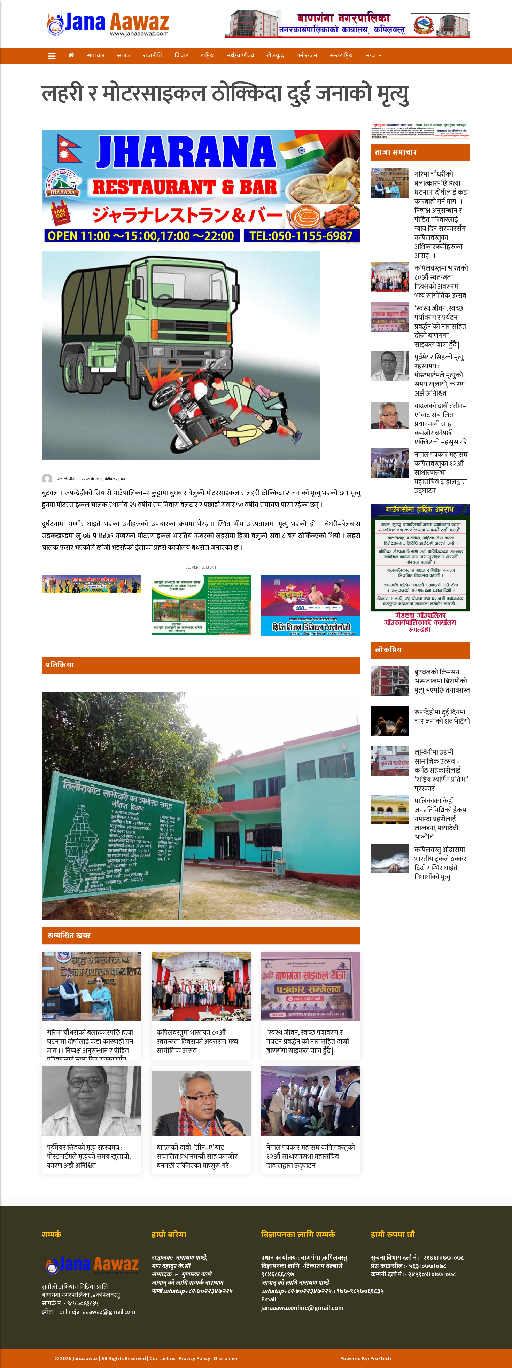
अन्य (370, 55)
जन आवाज (66, 479)
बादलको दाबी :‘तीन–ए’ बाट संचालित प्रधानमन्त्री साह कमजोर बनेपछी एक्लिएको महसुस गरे (197, 1157)
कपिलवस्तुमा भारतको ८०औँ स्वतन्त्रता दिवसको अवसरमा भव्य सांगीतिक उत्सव (197, 1042)
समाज (124, 55)
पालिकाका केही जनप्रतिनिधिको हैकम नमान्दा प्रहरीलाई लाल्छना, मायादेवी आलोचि (440, 819)
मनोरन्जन (306, 55)
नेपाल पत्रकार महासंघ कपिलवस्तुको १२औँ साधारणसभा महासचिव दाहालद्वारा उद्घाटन (310, 1157)
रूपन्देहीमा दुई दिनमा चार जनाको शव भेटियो (442, 716)
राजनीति (152, 55)
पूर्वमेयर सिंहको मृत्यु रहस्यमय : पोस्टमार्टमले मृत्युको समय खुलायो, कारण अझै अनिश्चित (88, 1157)
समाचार (96, 55)
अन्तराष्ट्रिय (341, 55)
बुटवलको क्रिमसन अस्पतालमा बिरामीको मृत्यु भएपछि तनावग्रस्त (442, 681)
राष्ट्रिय (207, 55)
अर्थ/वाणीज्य (240, 55)
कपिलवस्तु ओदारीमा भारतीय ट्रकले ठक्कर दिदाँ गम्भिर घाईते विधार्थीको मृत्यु (440, 863)
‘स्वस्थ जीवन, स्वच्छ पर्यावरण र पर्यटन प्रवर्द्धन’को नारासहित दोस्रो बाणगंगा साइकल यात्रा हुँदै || (307, 1042)
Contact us (162, 1358)
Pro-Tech (380, 1358)
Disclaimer (226, 1358)
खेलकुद (275, 55)
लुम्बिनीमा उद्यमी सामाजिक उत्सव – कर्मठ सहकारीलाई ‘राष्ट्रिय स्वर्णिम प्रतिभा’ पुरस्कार (441, 770)
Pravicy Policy (195, 1358)
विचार (181, 55)
